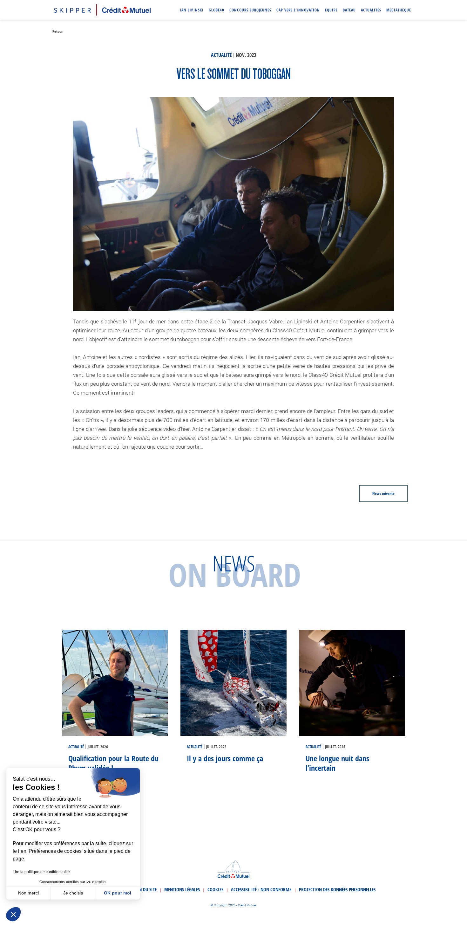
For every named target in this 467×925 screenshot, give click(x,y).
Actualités (371, 10)
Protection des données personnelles (337, 889)
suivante (383, 493)
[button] (13, 914)
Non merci (28, 892)
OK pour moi (117, 892)
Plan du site (144, 889)
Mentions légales (182, 889)
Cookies (215, 889)
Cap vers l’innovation (298, 10)
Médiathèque (398, 10)
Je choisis (73, 892)
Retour (57, 31)
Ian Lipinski (192, 10)
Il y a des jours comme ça (225, 758)
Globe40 (216, 10)
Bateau (349, 10)
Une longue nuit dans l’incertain (337, 763)
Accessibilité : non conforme (261, 889)
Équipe (331, 10)
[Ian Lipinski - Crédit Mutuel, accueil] (102, 8)
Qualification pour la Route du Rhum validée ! (113, 763)
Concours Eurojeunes (250, 10)
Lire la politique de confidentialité (41, 872)
